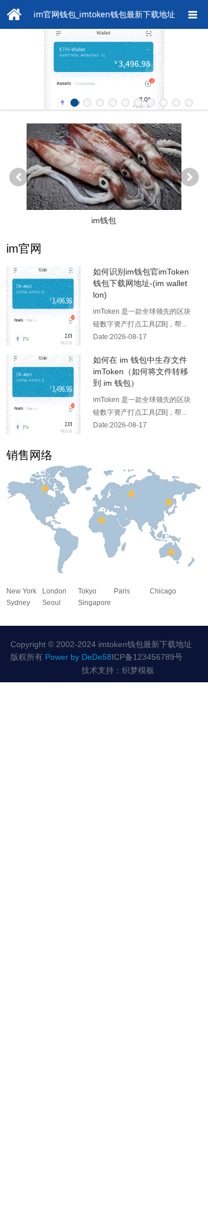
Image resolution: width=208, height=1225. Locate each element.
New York (21, 591)
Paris (122, 591)
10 (189, 103)
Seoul (51, 603)
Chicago (163, 591)
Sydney (18, 603)
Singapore (94, 603)
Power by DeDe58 (78, 657)
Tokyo (87, 591)
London (54, 591)
